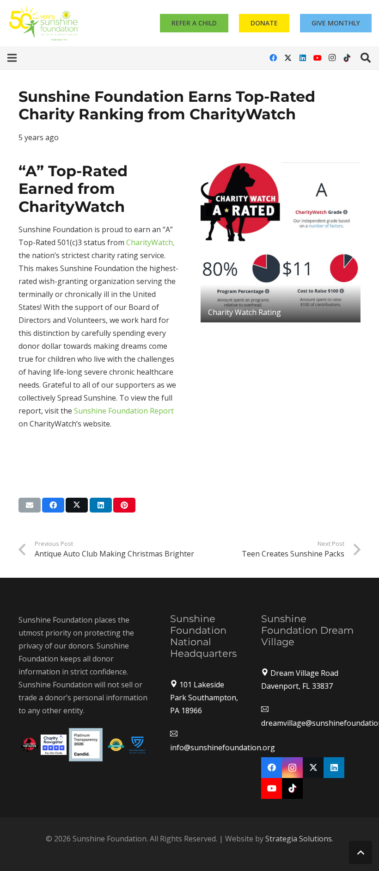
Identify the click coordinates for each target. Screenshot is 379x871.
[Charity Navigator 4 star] (54, 745)
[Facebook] (273, 57)
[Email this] (29, 505)
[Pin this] (124, 505)
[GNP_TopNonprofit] (116, 744)
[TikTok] (347, 57)
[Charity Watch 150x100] (29, 744)
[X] (288, 57)
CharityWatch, (150, 242)
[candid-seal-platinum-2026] (85, 744)
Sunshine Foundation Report (124, 411)
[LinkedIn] (302, 57)
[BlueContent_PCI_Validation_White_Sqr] (137, 744)
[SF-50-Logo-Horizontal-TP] (44, 23)
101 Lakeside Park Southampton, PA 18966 (204, 698)
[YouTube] (317, 57)
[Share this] (53, 505)
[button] (12, 57)
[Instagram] (332, 57)
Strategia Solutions (298, 839)
